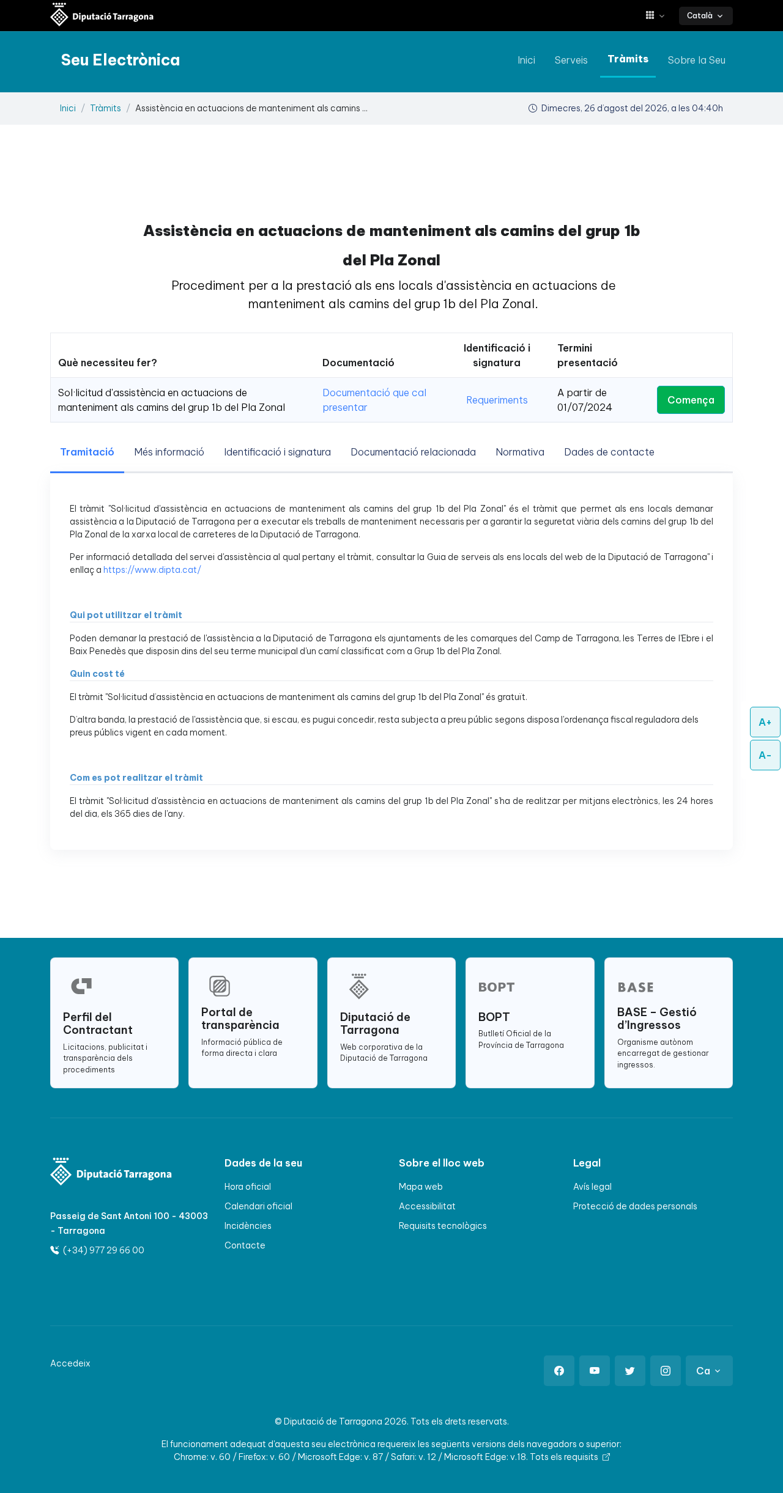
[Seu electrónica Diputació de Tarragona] (102, 15)
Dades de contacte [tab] (609, 452)
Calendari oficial (258, 1206)
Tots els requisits (565, 1456)
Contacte (245, 1245)
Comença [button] (690, 400)
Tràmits (627, 59)
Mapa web (421, 1186)
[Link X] (630, 1370)
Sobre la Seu (696, 60)
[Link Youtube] (594, 1370)
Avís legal (592, 1186)
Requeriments (497, 400)
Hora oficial (248, 1186)
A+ (765, 722)
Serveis (571, 60)
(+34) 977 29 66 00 (102, 1250)
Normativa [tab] (519, 452)
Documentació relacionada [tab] (413, 452)
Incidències (248, 1225)
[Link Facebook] (559, 1370)
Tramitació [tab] (87, 452)
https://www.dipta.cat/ (152, 569)
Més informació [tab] (169, 452)
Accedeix (70, 1363)
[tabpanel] (391, 661)
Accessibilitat (427, 1206)
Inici (526, 60)
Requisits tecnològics (443, 1225)
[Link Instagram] (665, 1370)
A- (765, 755)
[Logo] (111, 1172)
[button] (659, 16)
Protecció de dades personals (635, 1206)
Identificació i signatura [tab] (277, 452)
